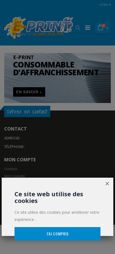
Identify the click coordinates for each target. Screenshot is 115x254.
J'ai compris (58, 234)
